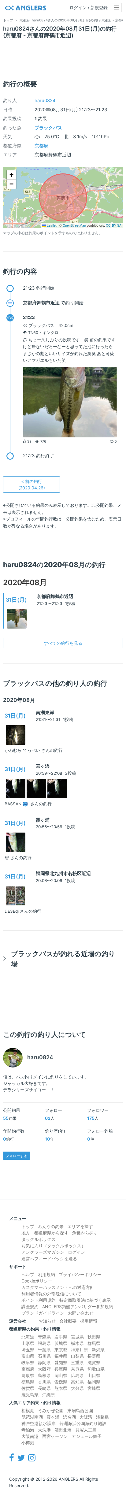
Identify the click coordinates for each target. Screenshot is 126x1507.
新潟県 (98, 1349)
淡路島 (102, 1417)
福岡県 (93, 1381)
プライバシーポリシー (80, 1274)
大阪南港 (30, 1436)
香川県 (44, 1381)
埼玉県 (27, 1349)
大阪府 (44, 1369)
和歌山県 (96, 1369)
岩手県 (60, 1336)
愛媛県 (60, 1381)
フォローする (17, 1155)
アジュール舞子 (87, 1436)
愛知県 (60, 1362)
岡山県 (60, 1375)
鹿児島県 (30, 1394)
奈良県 (77, 1369)
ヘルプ (27, 1274)
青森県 (44, 1336)
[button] (11, 175)
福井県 (60, 1356)
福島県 (44, 1343)
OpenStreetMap (74, 225)
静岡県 (44, 1362)
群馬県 (93, 1343)
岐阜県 (27, 1362)
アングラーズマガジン (42, 1252)
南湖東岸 (45, 712)
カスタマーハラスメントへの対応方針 (57, 1287)
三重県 (77, 1362)
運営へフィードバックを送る (49, 1258)
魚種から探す (85, 1232)
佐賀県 (27, 1388)
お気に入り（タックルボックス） (53, 1245)
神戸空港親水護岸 (38, 1423)
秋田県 (93, 1336)
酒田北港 (63, 1429)
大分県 (77, 1388)
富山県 (27, 1356)
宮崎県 (93, 1388)
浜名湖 (69, 1417)
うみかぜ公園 (51, 1410)
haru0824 (45, 100)
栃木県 (77, 1343)
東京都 (60, 1349)
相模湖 (27, 1410)
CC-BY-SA (113, 225)
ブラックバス (48, 128)
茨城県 (60, 1343)
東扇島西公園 (80, 1410)
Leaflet (51, 225)
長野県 (93, 1356)
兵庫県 (60, 1369)
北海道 (27, 1336)
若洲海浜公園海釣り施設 (82, 1423)
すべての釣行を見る (63, 643)
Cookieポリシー (36, 1280)
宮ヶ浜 (43, 766)
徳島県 (27, 1381)
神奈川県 (79, 1349)
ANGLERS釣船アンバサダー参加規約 (77, 1306)
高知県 (77, 1381)
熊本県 (60, 1388)
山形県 (27, 1343)
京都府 (41, 146)
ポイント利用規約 (38, 1300)
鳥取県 (27, 1375)
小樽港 (27, 1442)
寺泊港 (27, 1429)
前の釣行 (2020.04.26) (31, 484)
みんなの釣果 (51, 1226)
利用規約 (46, 1274)
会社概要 (67, 1320)
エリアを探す (80, 1226)
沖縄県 (48, 1394)
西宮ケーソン (55, 1436)
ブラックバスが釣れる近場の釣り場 (63, 958)
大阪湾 (86, 1417)
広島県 (77, 1375)
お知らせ (47, 1320)
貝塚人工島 (86, 1429)
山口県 (93, 1375)
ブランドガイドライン (42, 1313)
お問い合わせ (81, 1313)
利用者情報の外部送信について (51, 1293)
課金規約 (30, 1306)
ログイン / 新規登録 (88, 7)
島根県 (44, 1375)
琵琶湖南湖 (32, 1417)
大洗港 (44, 1429)
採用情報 (88, 1320)
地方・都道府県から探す (45, 1232)
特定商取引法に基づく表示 (85, 1300)
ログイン (76, 1252)
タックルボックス (38, 1239)
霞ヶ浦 (43, 820)
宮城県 (77, 1336)
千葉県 (44, 1349)
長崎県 (44, 1388)
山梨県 (77, 1356)
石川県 (44, 1356)
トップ (27, 1226)
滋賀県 (93, 1362)
